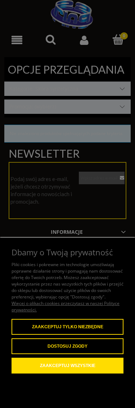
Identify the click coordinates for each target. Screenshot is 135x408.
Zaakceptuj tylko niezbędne (67, 326)
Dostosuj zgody (67, 346)
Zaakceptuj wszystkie (67, 365)
